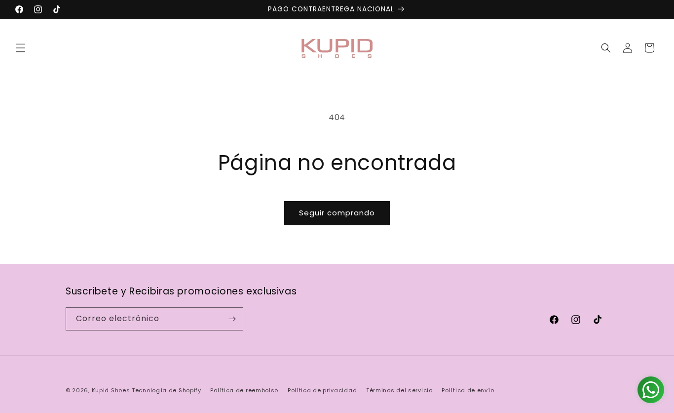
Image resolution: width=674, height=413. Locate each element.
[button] (21, 48)
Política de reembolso (244, 390)
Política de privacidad (322, 390)
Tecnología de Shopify (166, 390)
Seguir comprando (337, 212)
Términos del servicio (399, 390)
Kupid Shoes (111, 390)
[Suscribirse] (232, 318)
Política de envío (468, 390)
